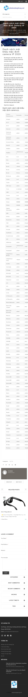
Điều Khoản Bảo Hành (6, 649)
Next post (18, 482)
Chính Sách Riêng (5, 646)
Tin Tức (11, 32)
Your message (4, 557)
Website (3, 550)
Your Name (4, 538)
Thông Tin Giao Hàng (6, 653)
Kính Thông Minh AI (6, 511)
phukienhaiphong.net (17, 692)
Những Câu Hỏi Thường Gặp (7, 644)
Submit (6, 572)
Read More (4, 519)
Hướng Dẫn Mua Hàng (6, 651)
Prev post (9, 482)
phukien (10, 471)
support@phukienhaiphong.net (11, 631)
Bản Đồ (2, 656)
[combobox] (14, 14)
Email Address (4, 544)
